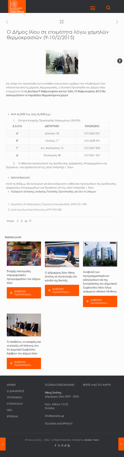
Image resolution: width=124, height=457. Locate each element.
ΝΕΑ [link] (9, 410)
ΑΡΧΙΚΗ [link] (11, 384)
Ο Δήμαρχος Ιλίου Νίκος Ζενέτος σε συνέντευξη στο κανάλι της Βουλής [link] (61, 276)
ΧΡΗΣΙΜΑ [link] (12, 416)
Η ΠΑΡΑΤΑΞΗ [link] (15, 403)
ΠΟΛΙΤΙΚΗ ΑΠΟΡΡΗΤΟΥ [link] (58, 423)
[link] (120, 61)
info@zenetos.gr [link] (54, 416)
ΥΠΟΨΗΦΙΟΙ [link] (14, 397)
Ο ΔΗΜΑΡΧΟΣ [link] (15, 391)
